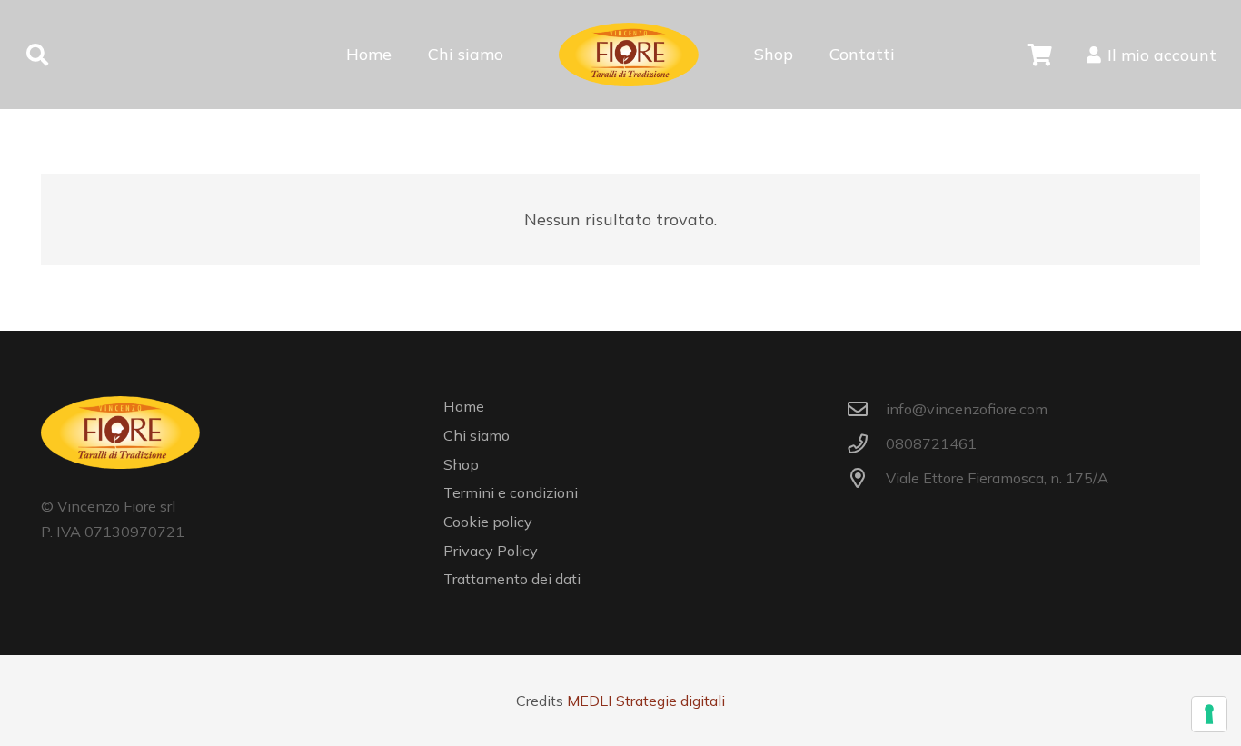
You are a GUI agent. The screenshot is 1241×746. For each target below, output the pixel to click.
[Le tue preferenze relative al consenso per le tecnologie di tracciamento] (1209, 714)
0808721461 (931, 443)
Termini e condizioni (510, 492)
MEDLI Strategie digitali (646, 700)
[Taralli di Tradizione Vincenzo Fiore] (629, 54)
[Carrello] (1040, 54)
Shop (461, 464)
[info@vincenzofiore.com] (866, 410)
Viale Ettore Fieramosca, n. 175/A (997, 478)
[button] (38, 54)
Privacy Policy (490, 551)
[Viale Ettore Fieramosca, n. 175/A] (866, 479)
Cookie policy (487, 521)
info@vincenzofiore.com (966, 409)
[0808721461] (866, 444)
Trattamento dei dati (512, 579)
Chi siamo (476, 435)
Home (463, 406)
